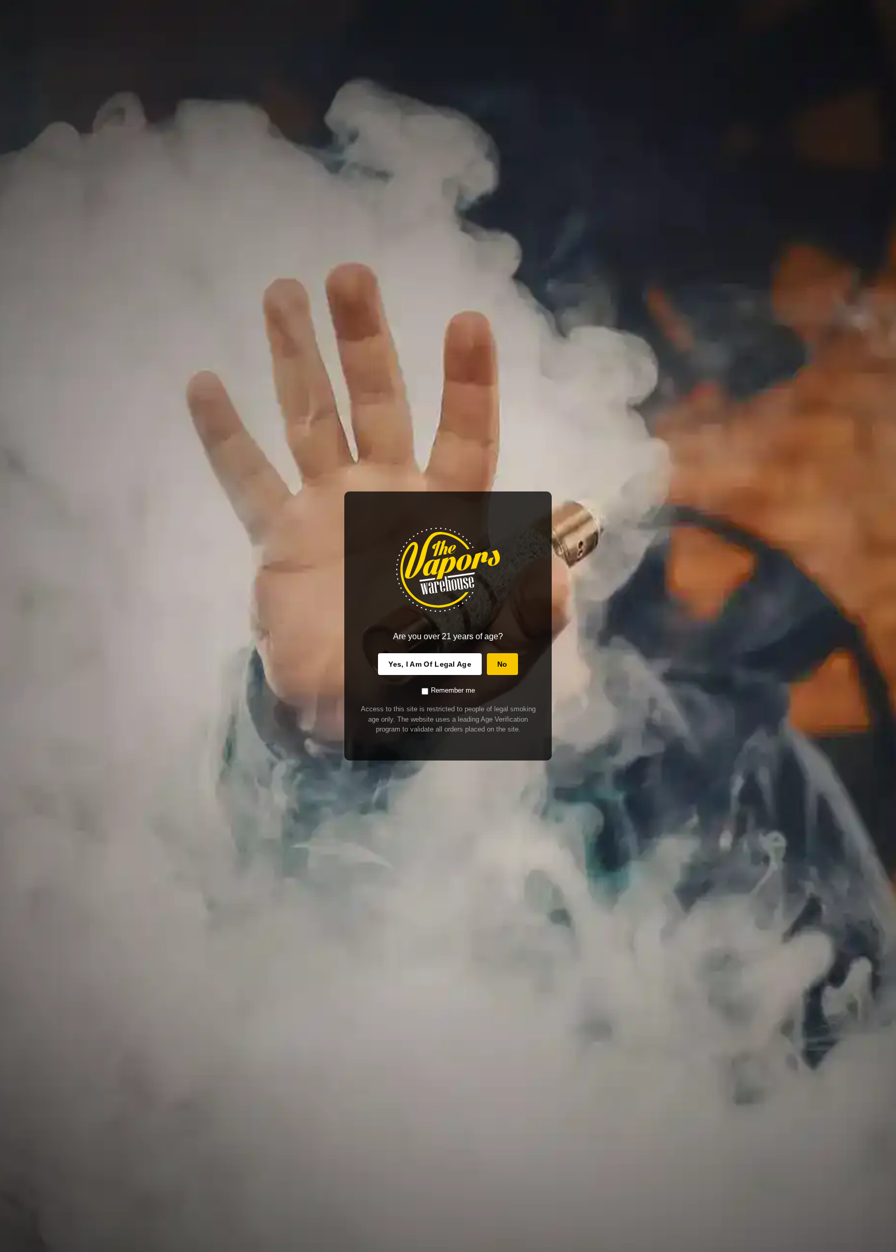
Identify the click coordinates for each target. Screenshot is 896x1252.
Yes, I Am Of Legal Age (429, 664)
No (502, 664)
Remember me (453, 690)
